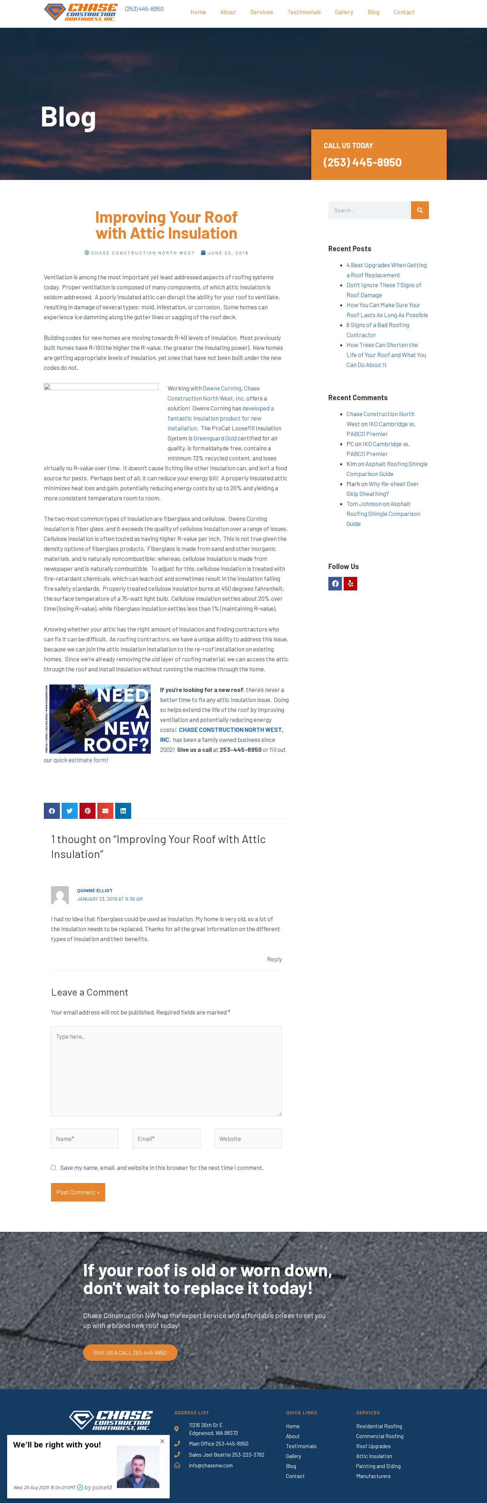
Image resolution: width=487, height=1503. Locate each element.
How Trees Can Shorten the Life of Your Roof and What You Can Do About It (386, 354)
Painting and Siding (378, 1466)
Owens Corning (222, 388)
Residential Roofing (379, 1426)
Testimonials (304, 11)
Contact (404, 11)
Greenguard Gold (215, 437)
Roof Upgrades (373, 1446)
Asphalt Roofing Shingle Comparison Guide (383, 513)
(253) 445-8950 (144, 8)
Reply (274, 958)
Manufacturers (373, 1476)
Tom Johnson (364, 503)
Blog (373, 11)
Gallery (344, 11)
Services (261, 11)
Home (198, 11)
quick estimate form (79, 759)
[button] (52, 811)
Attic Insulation (374, 1456)
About (228, 11)
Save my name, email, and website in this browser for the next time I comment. (162, 1167)
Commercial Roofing (380, 1436)
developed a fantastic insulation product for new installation (221, 418)
